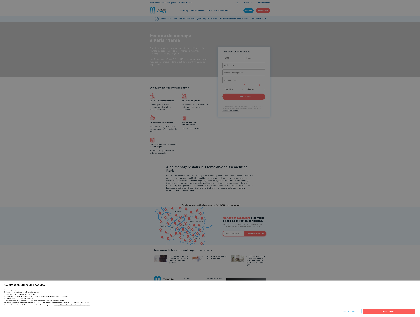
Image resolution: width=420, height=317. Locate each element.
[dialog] (210, 158)
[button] (349, 311)
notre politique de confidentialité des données (72, 305)
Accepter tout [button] (389, 311)
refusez (13, 303)
